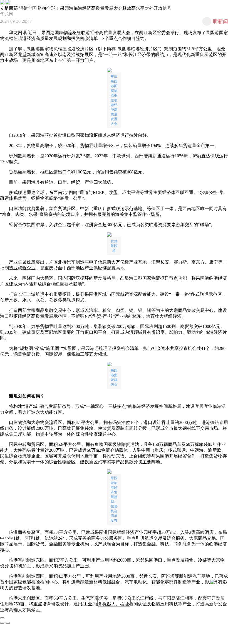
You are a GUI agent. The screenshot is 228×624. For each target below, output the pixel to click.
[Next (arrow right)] (8, 623)
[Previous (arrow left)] (2, 623)
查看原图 (114, 601)
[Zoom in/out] (2, 618)
